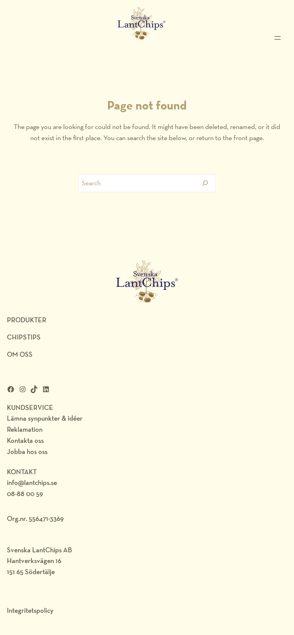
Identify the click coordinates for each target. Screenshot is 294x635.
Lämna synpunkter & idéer (45, 418)
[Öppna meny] (277, 37)
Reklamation (24, 429)
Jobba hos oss (27, 451)
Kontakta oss (25, 440)
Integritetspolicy (30, 610)
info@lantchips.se (32, 482)
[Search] (205, 183)
